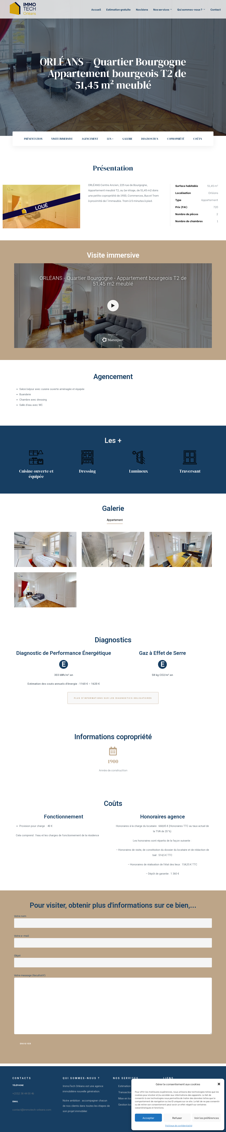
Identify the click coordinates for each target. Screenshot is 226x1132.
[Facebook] (14, 1119)
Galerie (127, 139)
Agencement (90, 139)
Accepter (148, 1118)
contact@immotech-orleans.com (31, 1109)
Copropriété (175, 139)
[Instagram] (21, 1119)
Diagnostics (149, 139)
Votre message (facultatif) (30, 975)
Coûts (197, 139)
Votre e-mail (21, 935)
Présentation (33, 139)
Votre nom (20, 916)
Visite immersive (62, 139)
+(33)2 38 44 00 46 (23, 1093)
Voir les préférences (206, 1118)
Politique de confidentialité (178, 1125)
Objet (17, 955)
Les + (110, 139)
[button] (219, 1084)
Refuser (177, 1118)
